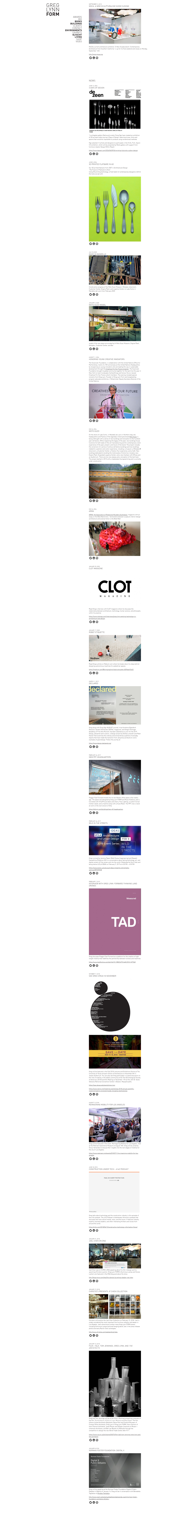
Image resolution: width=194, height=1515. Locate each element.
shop (79, 39)
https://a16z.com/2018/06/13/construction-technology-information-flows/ (113, 1227)
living (78, 37)
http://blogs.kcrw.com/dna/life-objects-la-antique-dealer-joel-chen (111, 1277)
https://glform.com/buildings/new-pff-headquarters (106, 809)
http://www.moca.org (96, 54)
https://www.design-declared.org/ (100, 743)
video (79, 42)
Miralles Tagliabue (103, 1493)
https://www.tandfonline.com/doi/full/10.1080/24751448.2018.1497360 (112, 962)
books (78, 21)
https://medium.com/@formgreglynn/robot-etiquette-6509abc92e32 (111, 669)
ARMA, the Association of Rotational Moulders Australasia (108, 515)
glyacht (77, 35)
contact (77, 28)
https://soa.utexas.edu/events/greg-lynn (102, 1085)
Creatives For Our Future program (117, 369)
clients (77, 26)
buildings (76, 24)
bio (80, 19)
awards (77, 17)
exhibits (77, 33)
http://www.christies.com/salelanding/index (103, 1332)
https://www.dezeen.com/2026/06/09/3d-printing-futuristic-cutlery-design (113, 150)
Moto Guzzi (133, 437)
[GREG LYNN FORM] (52, 9)
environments (73, 30)
